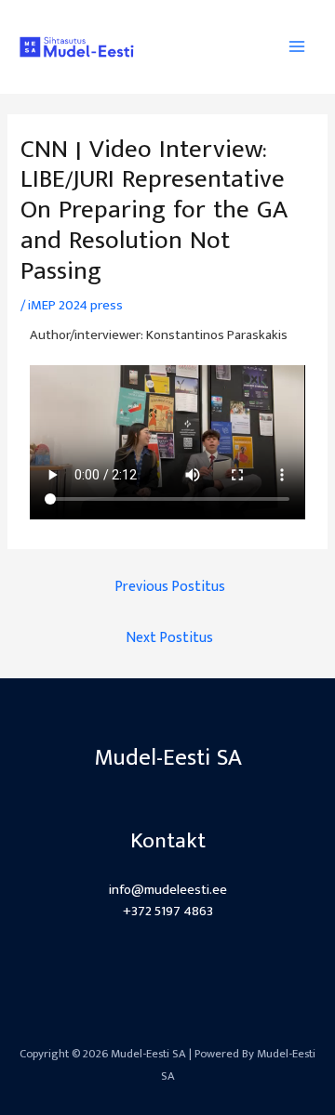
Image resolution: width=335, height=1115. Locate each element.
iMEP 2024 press (75, 306)
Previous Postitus (169, 586)
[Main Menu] (296, 46)
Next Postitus (169, 637)
